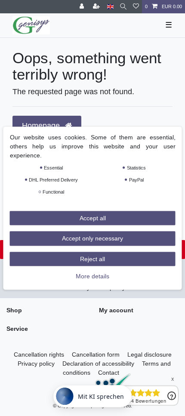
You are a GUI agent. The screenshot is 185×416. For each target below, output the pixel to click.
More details (92, 276)
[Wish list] (136, 6)
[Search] (123, 6)
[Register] (97, 6)
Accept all (93, 217)
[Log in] (83, 6)
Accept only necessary (92, 238)
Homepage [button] (42, 125)
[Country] (110, 6)
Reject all (92, 258)
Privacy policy (36, 363)
